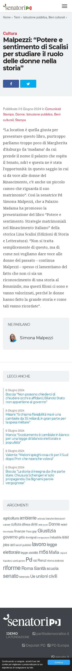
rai (35, 560)
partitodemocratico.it (52, 633)
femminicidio (8, 531)
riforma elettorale (55, 560)
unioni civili (46, 575)
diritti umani (43, 524)
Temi (17, 17)
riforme (12, 567)
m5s (43, 551)
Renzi (42, 560)
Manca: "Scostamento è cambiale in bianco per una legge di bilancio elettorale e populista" (37, 438)
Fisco (29, 531)
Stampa (20, 119)
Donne (20, 114)
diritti (34, 524)
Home (7, 17)
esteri (64, 524)
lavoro (39, 544)
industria (55, 537)
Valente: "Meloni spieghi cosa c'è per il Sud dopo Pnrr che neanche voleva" (37, 457)
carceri (6, 524)
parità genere (19, 560)
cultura (16, 524)
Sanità (40, 568)
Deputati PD (35, 645)
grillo (22, 537)
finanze (19, 530)
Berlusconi (59, 518)
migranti (63, 552)
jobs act (9, 544)
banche (50, 518)
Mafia (54, 552)
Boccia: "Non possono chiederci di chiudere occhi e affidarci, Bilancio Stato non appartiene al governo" (35, 398)
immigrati (31, 537)
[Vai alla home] (17, 6)
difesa (26, 524)
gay (34, 531)
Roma (27, 568)
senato (10, 575)
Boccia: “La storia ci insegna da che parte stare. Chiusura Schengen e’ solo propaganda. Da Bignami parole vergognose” (35, 477)
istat (65, 536)
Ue (32, 576)
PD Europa (59, 645)
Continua (59, 662)
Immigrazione (43, 537)
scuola (53, 568)
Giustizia (47, 530)
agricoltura (11, 518)
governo (10, 537)
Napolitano (7, 560)
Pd (29, 559)
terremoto (24, 577)
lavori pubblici (23, 545)
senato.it (61, 656)
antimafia (41, 518)
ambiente (28, 517)
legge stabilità (29, 552)
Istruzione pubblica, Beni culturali (44, 17)
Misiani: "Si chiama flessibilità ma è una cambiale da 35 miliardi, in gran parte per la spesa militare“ (36, 418)
